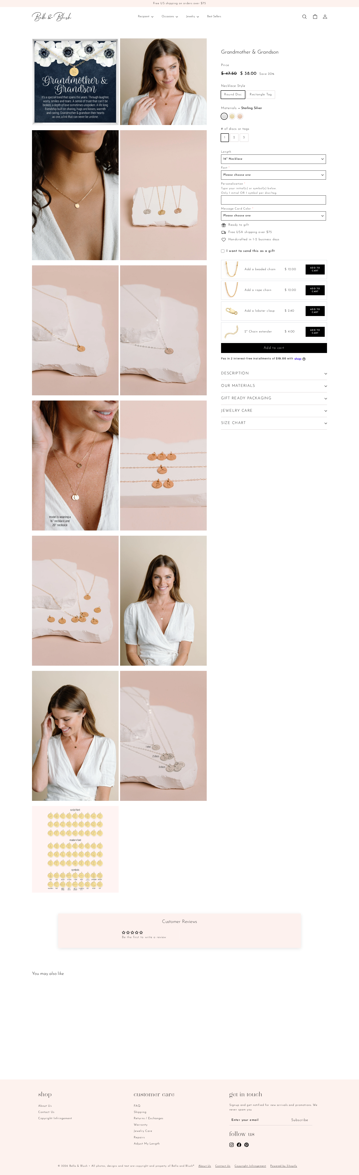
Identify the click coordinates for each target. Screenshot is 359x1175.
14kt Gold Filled (232, 116)
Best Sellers (214, 16)
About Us (45, 1106)
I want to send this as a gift (250, 251)
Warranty (141, 1124)
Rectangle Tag (261, 94)
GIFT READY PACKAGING (246, 398)
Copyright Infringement (55, 1118)
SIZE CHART (233, 423)
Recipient (144, 16)
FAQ (137, 1106)
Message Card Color (236, 208)
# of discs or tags (235, 129)
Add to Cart (315, 269)
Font (224, 168)
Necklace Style (233, 86)
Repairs (139, 1137)
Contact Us (46, 1112)
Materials (241, 108)
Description (235, 374)
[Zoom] (75, 81)
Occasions (168, 16)
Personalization (232, 183)
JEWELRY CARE (237, 411)
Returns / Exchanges (148, 1118)
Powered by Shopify (283, 1166)
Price (225, 65)
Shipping (140, 1112)
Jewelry (191, 16)
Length (226, 152)
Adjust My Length (147, 1143)
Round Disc (233, 94)
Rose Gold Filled (240, 116)
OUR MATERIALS (238, 386)
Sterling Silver (224, 116)
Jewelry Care (143, 1131)
